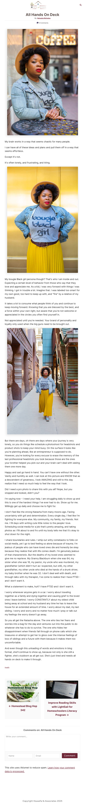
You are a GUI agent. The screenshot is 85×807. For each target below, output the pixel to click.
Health (7, 667)
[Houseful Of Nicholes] (38, 4)
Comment (69, 755)
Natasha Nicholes (43, 18)
